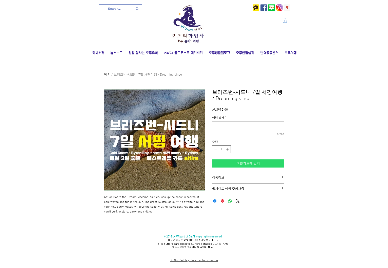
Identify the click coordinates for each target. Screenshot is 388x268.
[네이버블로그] (271, 7)
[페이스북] (263, 7)
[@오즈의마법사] (256, 7)
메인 (107, 75)
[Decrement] (215, 149)
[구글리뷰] (287, 7)
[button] (285, 20)
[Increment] (227, 149)
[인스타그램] (279, 7)
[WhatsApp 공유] (230, 201)
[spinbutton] (221, 149)
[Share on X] (237, 201)
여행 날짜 (219, 118)
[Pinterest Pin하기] (222, 201)
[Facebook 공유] (214, 201)
